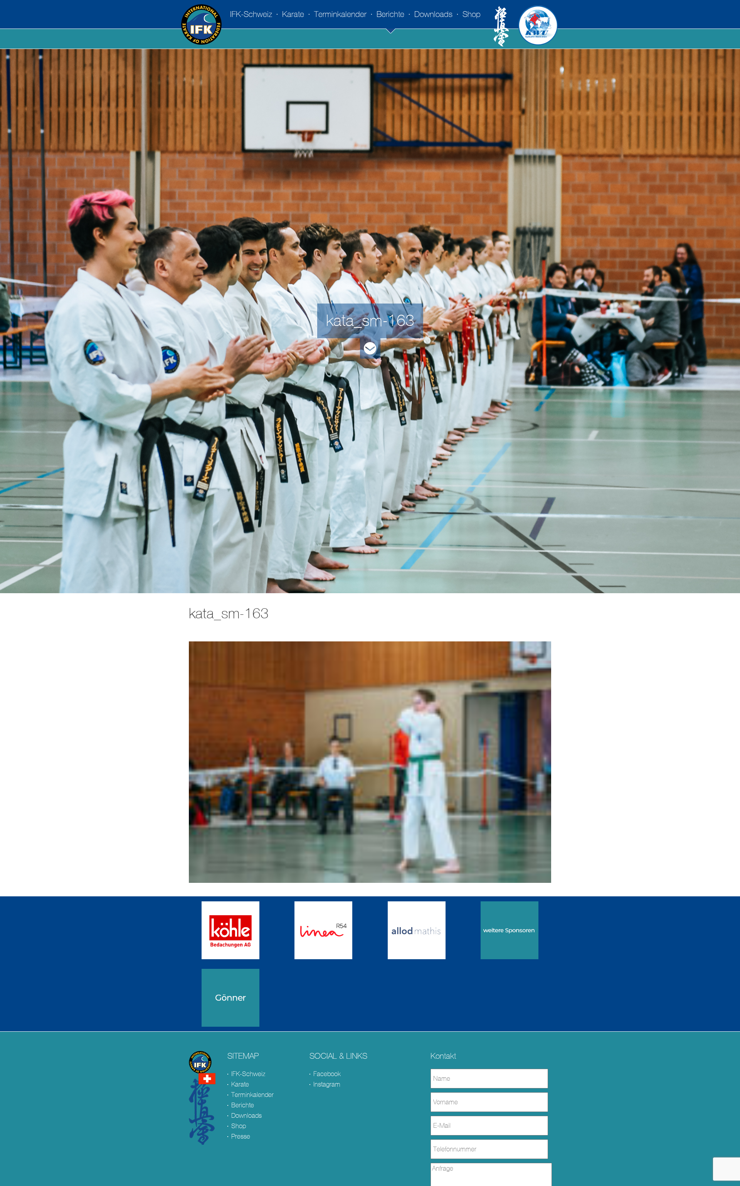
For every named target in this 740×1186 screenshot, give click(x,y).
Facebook (327, 1074)
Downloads (433, 14)
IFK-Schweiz (251, 14)
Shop (471, 14)
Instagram (326, 1084)
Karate (293, 14)
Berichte (390, 14)
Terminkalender (340, 14)
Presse (240, 1136)
